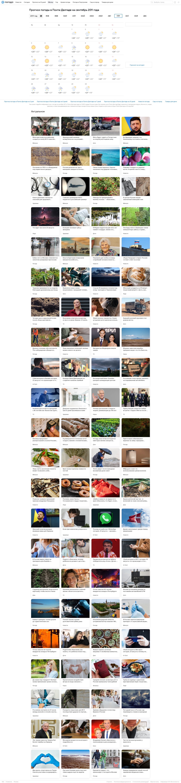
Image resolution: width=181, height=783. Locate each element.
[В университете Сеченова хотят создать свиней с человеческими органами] (75, 432)
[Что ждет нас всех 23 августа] (45, 221)
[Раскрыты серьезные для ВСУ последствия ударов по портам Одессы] (75, 703)
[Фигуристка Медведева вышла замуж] (105, 342)
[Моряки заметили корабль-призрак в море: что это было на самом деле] (136, 342)
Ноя (136, 16)
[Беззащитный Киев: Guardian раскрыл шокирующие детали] (105, 372)
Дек (144, 16)
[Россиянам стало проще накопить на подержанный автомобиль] (136, 372)
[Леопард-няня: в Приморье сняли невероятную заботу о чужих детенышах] (136, 221)
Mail (3, 781)
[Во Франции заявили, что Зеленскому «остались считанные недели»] (136, 131)
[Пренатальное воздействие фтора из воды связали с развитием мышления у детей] (75, 673)
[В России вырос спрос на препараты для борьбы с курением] (45, 553)
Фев (56, 16)
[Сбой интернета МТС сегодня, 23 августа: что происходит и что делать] (136, 553)
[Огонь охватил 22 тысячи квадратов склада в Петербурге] (45, 643)
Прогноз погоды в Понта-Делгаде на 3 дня (19, 101)
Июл (101, 16)
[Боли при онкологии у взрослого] (75, 523)
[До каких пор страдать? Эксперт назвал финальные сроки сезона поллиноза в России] (45, 673)
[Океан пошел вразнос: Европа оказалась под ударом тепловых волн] (105, 161)
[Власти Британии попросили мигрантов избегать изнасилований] (75, 251)
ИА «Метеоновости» (173, 781)
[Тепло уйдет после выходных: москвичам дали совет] (105, 462)
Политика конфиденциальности (122, 781)
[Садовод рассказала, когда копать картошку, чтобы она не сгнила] (45, 583)
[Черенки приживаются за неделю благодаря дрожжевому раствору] (45, 281)
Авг (109, 16)
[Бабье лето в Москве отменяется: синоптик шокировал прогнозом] (45, 251)
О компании (9, 781)
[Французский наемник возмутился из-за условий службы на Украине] (75, 131)
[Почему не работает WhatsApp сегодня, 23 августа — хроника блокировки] (105, 523)
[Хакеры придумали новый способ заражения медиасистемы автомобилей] (136, 764)
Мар (65, 16)
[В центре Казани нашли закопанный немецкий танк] (136, 191)
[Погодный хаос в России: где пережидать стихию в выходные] (136, 703)
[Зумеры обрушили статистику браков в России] (105, 703)
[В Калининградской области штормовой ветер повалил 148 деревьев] (105, 613)
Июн (92, 16)
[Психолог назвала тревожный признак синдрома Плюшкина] (45, 492)
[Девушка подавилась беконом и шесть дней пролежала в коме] (75, 402)
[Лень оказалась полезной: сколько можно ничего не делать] (75, 342)
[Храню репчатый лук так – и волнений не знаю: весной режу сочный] (136, 492)
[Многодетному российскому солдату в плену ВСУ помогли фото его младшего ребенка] (45, 131)
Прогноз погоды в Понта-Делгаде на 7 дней (86, 101)
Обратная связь (154, 781)
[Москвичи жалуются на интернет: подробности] (75, 734)
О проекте (109, 781)
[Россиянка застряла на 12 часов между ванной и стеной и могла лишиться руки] (45, 703)
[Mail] (3, 2)
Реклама (16, 781)
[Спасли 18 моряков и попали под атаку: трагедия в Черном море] (105, 281)
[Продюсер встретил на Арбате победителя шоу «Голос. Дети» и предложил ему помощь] (105, 553)
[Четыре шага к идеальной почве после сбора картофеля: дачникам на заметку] (45, 312)
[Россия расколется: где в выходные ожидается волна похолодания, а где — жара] (75, 161)
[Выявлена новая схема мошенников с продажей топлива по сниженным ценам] (75, 281)
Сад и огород (157, 101)
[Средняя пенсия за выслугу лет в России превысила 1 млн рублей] (105, 673)
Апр (74, 16)
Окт (127, 16)
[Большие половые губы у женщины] (75, 221)
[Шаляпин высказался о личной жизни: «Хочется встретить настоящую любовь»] (75, 583)
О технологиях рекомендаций (141, 781)
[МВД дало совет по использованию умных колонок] (136, 462)
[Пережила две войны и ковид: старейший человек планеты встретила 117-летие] (105, 251)
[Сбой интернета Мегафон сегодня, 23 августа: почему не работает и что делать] (136, 643)
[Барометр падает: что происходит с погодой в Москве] (105, 764)
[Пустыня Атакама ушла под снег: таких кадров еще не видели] (75, 764)
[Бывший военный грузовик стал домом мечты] (136, 312)
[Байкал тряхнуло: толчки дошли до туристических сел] (45, 613)
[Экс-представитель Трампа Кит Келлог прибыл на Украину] (45, 734)
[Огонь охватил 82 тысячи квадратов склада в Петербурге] (105, 583)
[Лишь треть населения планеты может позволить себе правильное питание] (45, 462)
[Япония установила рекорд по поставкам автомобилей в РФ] (136, 583)
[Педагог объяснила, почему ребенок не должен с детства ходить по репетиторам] (75, 553)
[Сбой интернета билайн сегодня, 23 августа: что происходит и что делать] (45, 372)
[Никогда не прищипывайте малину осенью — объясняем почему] (105, 191)
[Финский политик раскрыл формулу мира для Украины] (45, 523)
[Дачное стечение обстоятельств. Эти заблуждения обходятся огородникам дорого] (45, 342)
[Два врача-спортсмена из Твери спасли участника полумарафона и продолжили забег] (45, 764)
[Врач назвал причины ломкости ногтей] (75, 462)
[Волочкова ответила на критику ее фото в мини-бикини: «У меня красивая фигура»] (75, 312)
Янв (47, 16)
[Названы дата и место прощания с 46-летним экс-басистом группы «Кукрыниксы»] (45, 402)
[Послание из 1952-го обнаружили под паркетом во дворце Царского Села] (45, 161)
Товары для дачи (171, 101)
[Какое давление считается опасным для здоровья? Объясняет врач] (45, 191)
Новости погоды (144, 101)
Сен (118, 16)
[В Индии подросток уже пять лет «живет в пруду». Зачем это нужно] (105, 221)
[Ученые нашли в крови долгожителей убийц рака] (75, 613)
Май (83, 16)
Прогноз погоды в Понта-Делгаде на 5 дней (52, 101)
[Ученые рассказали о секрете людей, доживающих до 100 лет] (105, 402)
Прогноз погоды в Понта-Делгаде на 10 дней (119, 101)
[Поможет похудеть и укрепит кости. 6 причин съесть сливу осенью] (136, 161)
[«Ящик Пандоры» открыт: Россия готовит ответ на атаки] (136, 251)
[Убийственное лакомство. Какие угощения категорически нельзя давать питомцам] (105, 312)
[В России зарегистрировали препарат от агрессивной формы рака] (136, 613)
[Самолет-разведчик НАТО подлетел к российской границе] (75, 191)
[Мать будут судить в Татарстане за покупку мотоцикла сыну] (105, 131)
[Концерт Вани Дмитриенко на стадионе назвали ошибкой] (75, 372)
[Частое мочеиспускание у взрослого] (136, 734)
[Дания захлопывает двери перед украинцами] (136, 523)
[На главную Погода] (8, 2)
